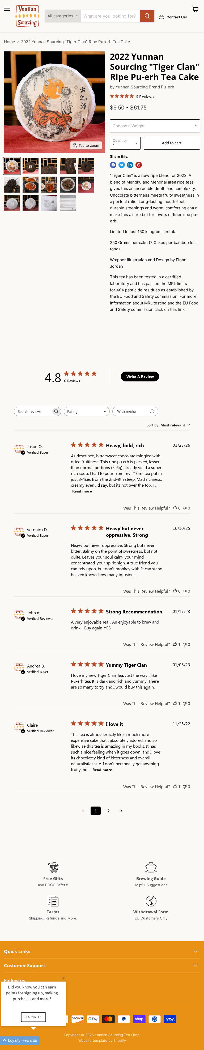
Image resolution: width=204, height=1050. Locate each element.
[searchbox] (32, 411)
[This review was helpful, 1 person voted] (175, 644)
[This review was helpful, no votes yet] (175, 508)
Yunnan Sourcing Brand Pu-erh (145, 86)
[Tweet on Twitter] (121, 165)
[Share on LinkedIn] (130, 165)
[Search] (147, 16)
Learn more (33, 1017)
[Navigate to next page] (121, 811)
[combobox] (87, 411)
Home (9, 41)
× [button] (63, 977)
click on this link (170, 309)
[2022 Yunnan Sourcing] (11, 165)
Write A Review (140, 376)
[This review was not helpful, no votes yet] (184, 508)
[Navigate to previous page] (83, 811)
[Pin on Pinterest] (138, 165)
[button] (40, 1040)
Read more (82, 491)
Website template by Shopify (102, 1040)
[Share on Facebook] (113, 165)
